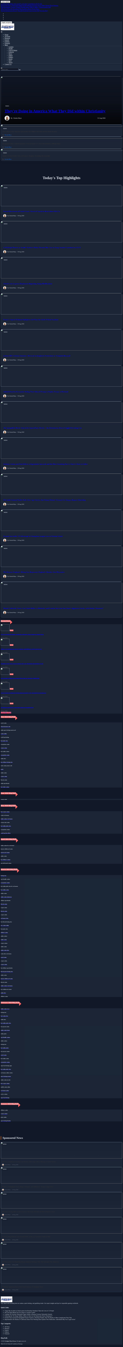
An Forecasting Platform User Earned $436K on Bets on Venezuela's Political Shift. (20, 678)
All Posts (7, 36)
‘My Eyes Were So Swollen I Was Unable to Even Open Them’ (20, 9)
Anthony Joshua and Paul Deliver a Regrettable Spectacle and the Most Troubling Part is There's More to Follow (45, 464)
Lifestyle (11, 52)
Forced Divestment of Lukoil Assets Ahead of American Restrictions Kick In (31, 211)
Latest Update (5, 1)
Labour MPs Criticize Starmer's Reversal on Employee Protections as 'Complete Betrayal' (36, 356)
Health (11, 48)
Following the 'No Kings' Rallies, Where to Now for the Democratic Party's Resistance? (28, 1316)
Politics (11, 57)
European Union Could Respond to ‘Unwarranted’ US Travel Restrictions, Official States (31, 144)
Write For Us (4, 1344)
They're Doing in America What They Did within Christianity (55, 111)
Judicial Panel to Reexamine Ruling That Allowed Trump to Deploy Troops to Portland (35, 392)
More (6, 45)
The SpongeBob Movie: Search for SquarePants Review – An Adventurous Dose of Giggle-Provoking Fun (42, 428)
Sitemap (20, 1344)
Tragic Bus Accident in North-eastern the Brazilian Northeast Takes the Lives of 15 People (29, 1311)
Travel (10, 62)
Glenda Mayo (17, 118)
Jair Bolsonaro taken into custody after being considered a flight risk (21, 3)
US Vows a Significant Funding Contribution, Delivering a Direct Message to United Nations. (22, 634)
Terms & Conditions (12, 1344)
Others (11, 55)
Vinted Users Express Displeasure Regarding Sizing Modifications (27, 283)
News (10, 54)
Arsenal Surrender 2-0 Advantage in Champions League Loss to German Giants (33, 536)
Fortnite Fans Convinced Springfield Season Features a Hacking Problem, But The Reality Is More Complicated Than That (38, 1317)
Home (6, 34)
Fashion (7, 41)
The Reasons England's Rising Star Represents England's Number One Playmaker (34, 572)
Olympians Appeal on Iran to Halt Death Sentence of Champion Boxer (17, 707)
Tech (10, 61)
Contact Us (8, 64)
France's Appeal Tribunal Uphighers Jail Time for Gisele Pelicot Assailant (30, 320)
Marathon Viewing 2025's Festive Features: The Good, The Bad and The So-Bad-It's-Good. (22, 663)
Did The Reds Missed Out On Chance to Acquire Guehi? (20, 1312)
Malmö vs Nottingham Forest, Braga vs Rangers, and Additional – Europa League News (21, 648)
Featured (7, 43)
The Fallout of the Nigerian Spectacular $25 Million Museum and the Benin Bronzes (29, 131)
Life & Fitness (13, 50)
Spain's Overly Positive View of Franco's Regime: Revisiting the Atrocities (26, 156)
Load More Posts (6, 712)
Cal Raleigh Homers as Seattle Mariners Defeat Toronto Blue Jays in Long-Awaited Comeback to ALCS (42, 247)
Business (7, 38)
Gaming (11, 47)
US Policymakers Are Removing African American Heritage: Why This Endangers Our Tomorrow (23, 692)
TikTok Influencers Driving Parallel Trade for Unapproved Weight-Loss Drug (24, 10)
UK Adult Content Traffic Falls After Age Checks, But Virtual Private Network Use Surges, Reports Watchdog (44, 500)
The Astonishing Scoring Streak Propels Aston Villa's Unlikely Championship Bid (26, 7)
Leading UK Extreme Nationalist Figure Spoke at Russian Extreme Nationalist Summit (28, 1314)
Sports (10, 59)
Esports (7, 40)
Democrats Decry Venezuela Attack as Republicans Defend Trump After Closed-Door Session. (29, 5)
